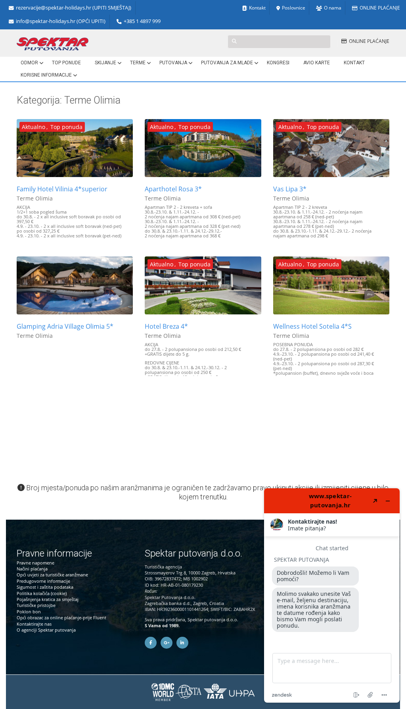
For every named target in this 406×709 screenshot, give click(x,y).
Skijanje (105, 63)
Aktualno (33, 127)
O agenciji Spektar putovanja (46, 630)
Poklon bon (29, 612)
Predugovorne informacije (43, 581)
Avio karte (316, 63)
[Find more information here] (332, 595)
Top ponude (66, 63)
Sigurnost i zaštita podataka (45, 587)
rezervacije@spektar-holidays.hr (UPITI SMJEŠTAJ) (73, 7)
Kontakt (257, 7)
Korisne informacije (46, 75)
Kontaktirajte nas (34, 624)
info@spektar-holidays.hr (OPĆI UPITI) (60, 21)
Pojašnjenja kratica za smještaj (48, 599)
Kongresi (278, 63)
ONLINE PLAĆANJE (380, 7)
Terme (138, 63)
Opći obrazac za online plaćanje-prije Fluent (61, 617)
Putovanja (173, 63)
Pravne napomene (35, 563)
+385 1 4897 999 (142, 21)
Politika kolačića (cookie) (42, 593)
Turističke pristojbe (36, 605)
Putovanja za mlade (227, 63)
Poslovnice (293, 7)
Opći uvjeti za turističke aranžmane (52, 575)
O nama (332, 7)
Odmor (29, 63)
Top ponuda (66, 127)
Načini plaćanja (32, 569)
